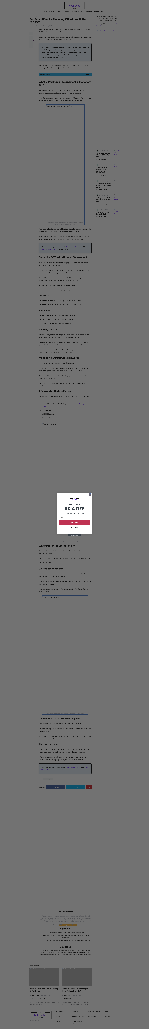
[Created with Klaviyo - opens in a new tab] (74, 535)
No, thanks (74, 527)
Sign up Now (74, 522)
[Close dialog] (90, 494)
